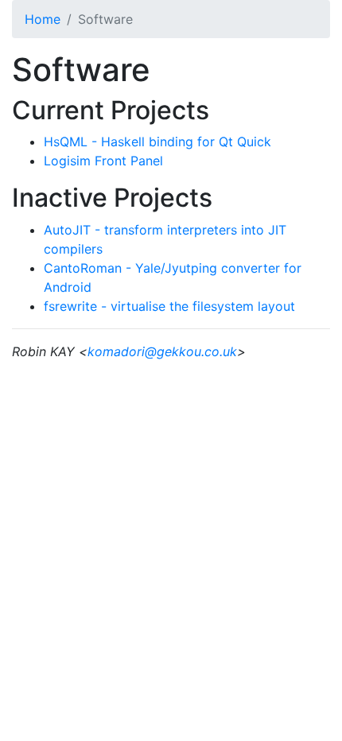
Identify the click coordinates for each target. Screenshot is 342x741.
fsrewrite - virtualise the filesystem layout (169, 306)
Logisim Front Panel (103, 161)
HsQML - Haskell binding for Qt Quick (157, 141)
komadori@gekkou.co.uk (162, 351)
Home (42, 19)
